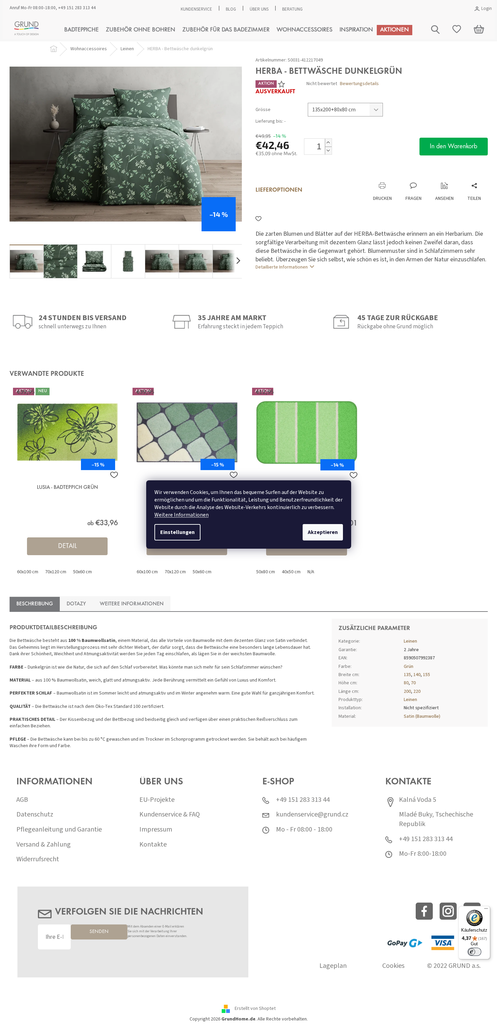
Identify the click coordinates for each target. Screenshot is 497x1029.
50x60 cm (82, 571)
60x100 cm (27, 571)
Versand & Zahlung (43, 844)
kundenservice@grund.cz (312, 814)
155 (426, 674)
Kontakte (153, 844)
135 (407, 674)
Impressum (155, 829)
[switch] (474, 952)
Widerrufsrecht (37, 859)
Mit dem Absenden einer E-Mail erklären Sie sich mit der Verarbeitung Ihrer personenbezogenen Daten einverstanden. (157, 931)
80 (406, 683)
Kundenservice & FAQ (169, 814)
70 (413, 683)
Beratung (292, 9)
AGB (22, 800)
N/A (310, 571)
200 (407, 691)
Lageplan (333, 966)
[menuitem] (81, 30)
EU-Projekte (157, 800)
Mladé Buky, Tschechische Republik (436, 819)
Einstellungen (177, 532)
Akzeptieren (323, 532)
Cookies (393, 966)
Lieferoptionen (279, 190)
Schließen (301, 175)
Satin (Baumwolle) (422, 716)
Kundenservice (196, 9)
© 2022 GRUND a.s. (454, 966)
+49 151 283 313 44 (77, 8)
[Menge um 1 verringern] (328, 150)
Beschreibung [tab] (34, 604)
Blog (231, 9)
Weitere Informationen (181, 515)
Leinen (410, 641)
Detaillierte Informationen (282, 267)
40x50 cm (291, 571)
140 (416, 674)
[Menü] (486, 910)
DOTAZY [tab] (76, 604)
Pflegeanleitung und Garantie (59, 829)
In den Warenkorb (453, 146)
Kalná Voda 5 (417, 800)
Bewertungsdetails (359, 84)
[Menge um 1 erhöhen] (328, 143)
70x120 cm (55, 571)
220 (416, 691)
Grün (408, 666)
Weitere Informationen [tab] (132, 604)
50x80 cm (265, 571)
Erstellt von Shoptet (255, 1008)
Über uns (259, 9)
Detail (67, 546)
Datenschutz (34, 814)
